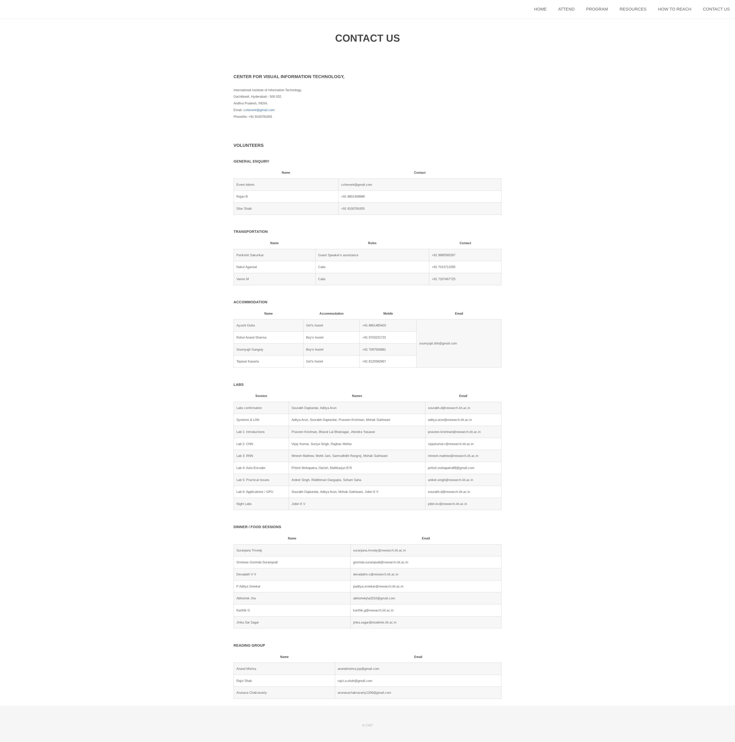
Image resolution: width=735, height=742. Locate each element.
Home (540, 9)
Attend (566, 9)
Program (597, 9)
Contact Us (716, 9)
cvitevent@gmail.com (258, 110)
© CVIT (367, 725)
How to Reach (674, 9)
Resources (633, 9)
